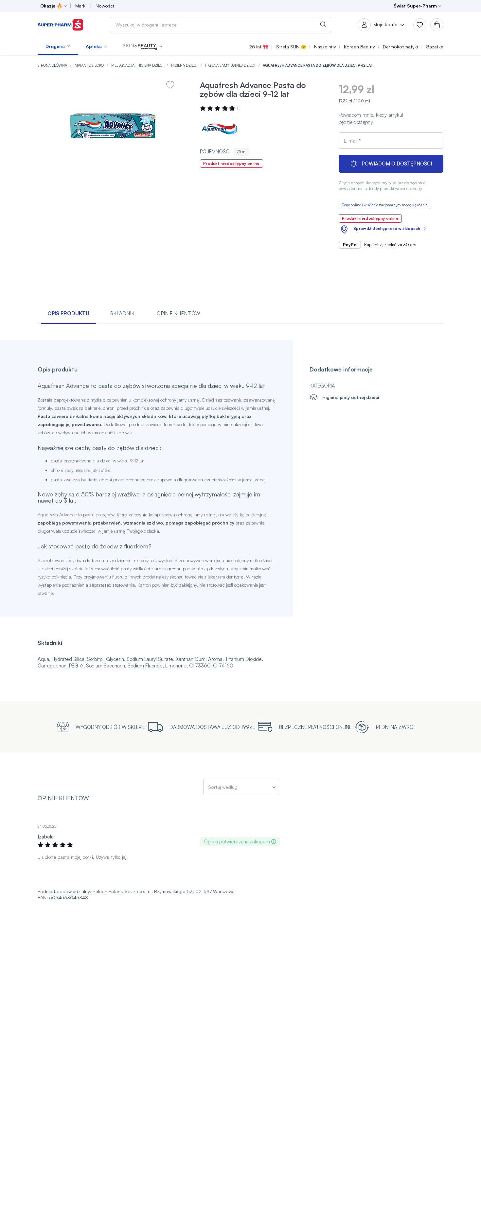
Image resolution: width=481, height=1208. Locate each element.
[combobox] (220, 25)
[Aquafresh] (219, 129)
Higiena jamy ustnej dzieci (230, 65)
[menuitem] (58, 46)
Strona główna (53, 65)
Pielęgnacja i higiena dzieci (138, 65)
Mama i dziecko (90, 65)
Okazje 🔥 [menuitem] (51, 6)
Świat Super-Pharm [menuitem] (415, 6)
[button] (142, 46)
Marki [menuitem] (80, 6)
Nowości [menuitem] (105, 6)
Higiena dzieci (184, 65)
